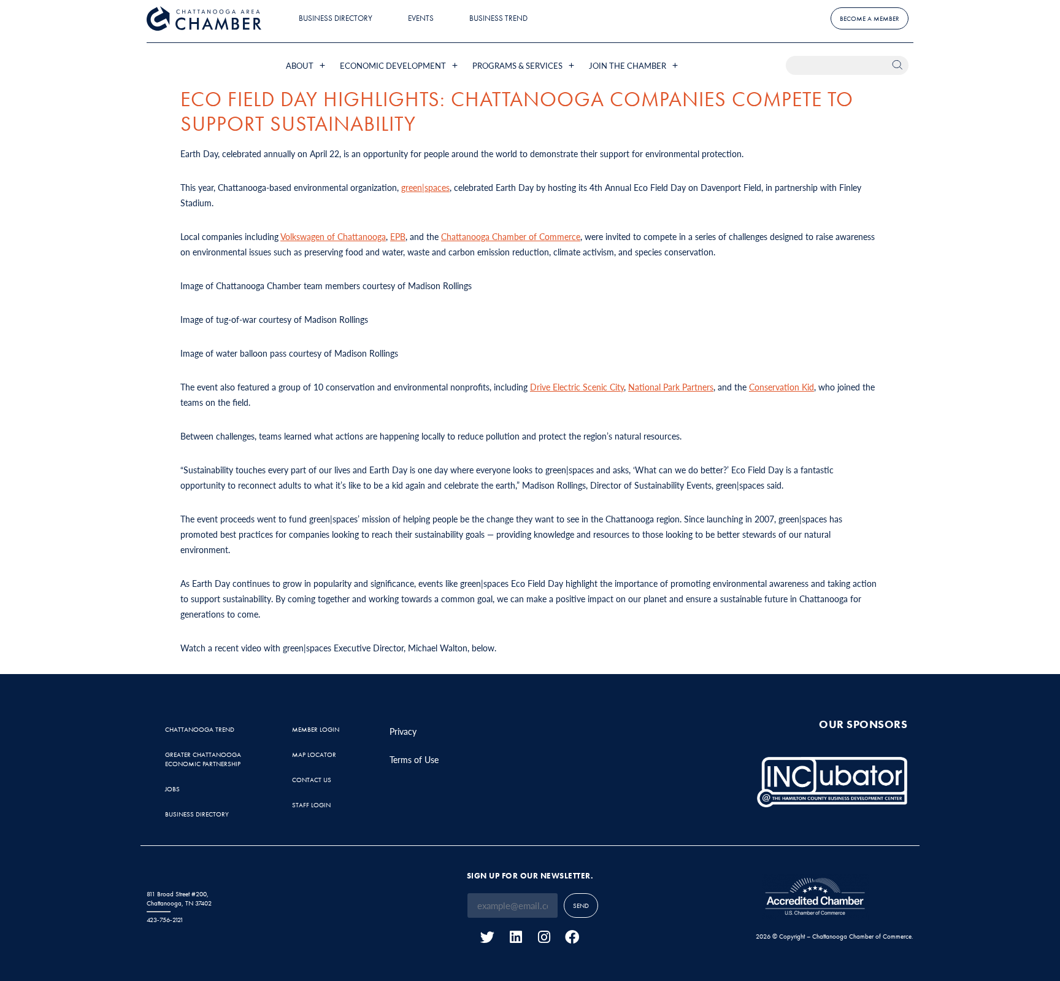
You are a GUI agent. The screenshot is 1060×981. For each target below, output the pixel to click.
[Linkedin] (516, 937)
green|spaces (425, 187)
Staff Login (311, 805)
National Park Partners (670, 387)
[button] (307, 65)
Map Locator (314, 754)
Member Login (315, 729)
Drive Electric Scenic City (577, 387)
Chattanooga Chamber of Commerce (510, 236)
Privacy (403, 731)
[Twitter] (487, 937)
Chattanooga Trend (199, 729)
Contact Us (311, 779)
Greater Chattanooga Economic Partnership (203, 759)
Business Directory (335, 18)
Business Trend (498, 18)
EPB (397, 236)
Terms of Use (414, 759)
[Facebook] (572, 937)
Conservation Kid (781, 387)
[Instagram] (544, 937)
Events (421, 18)
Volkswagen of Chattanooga (333, 236)
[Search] (898, 65)
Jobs (172, 789)
